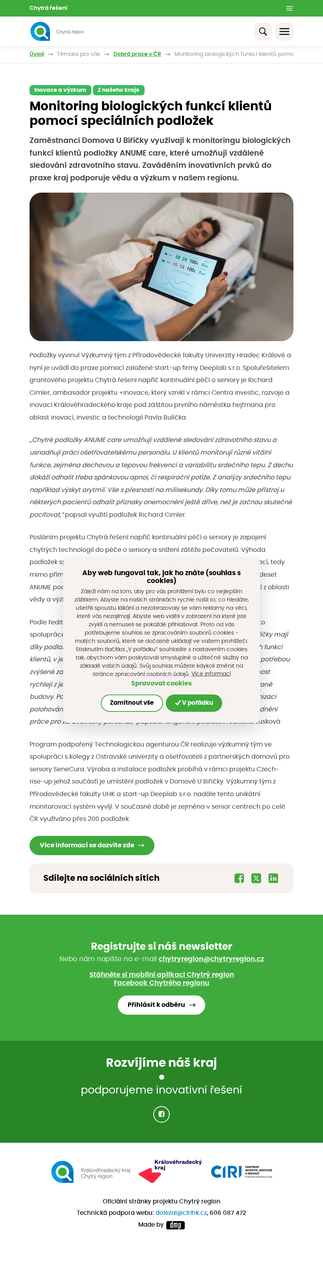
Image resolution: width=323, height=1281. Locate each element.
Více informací (211, 674)
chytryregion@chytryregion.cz (211, 959)
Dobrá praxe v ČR (137, 54)
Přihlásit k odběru (156, 1005)
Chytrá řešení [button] (48, 8)
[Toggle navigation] (284, 31)
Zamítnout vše (132, 703)
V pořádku (197, 703)
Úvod (37, 54)
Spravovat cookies (161, 683)
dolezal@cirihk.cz (181, 1213)
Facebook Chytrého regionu (161, 983)
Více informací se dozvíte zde (87, 845)
